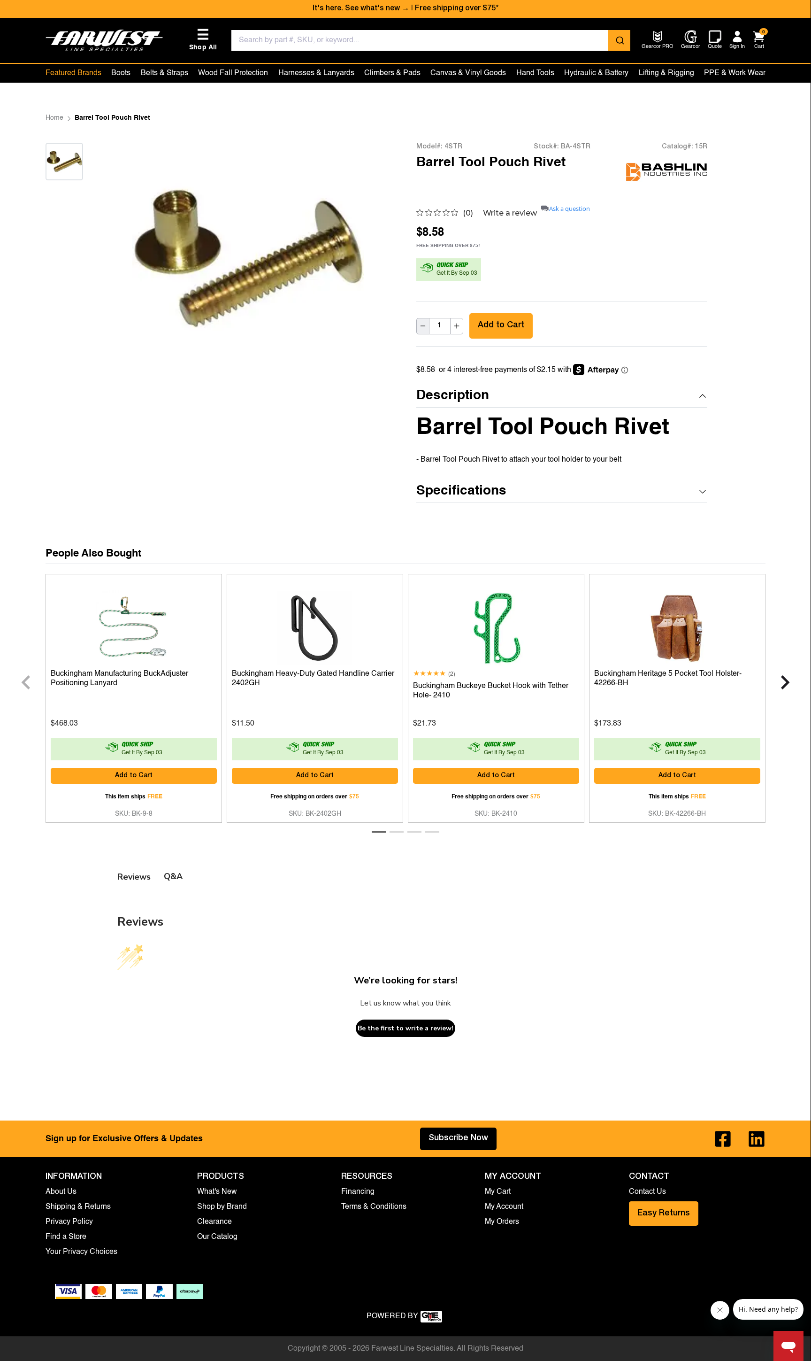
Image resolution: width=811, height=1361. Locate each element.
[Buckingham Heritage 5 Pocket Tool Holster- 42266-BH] (677, 625)
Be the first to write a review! (405, 1028)
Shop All (203, 40)
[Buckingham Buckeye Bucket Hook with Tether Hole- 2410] (496, 625)
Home (54, 118)
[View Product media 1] (64, 161)
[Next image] (64, 191)
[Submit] (619, 40)
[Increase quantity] (456, 326)
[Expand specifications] (702, 491)
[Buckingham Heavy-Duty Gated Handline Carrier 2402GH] (315, 625)
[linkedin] (756, 1139)
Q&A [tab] (173, 876)
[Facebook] (723, 1139)
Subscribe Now (458, 1138)
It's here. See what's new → (361, 9)
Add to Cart (501, 325)
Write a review (510, 213)
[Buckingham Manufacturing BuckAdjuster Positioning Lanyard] (134, 625)
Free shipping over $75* (456, 9)
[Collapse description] (702, 396)
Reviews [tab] (134, 876)
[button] (561, 396)
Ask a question (569, 209)
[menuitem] (657, 47)
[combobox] (431, 40)
